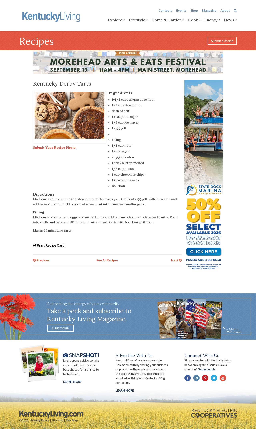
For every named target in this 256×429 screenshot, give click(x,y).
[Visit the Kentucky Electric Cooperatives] (214, 413)
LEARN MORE (125, 390)
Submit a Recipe (222, 41)
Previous (43, 260)
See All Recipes (107, 260)
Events (181, 10)
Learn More (72, 381)
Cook (193, 19)
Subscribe (60, 328)
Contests (165, 10)
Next (175, 260)
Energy (211, 19)
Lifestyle (137, 19)
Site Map (72, 420)
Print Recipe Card (50, 245)
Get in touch (206, 369)
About (225, 10)
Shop (194, 10)
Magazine (209, 10)
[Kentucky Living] (52, 16)
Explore (115, 19)
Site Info (57, 420)
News (229, 19)
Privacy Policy (39, 420)
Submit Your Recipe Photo (54, 147)
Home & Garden (167, 19)
